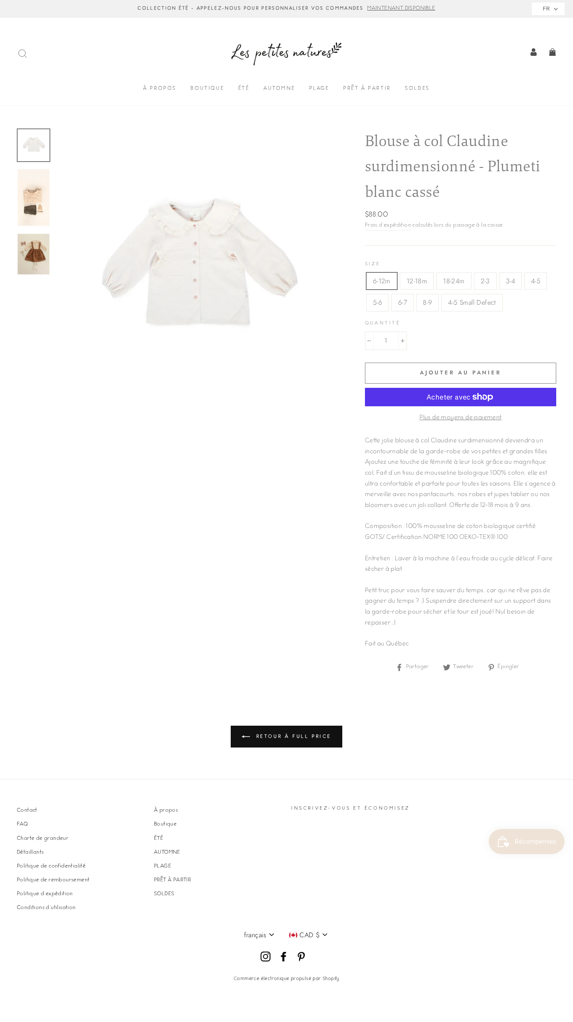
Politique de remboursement (53, 880)
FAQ (22, 824)
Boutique (207, 88)
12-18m (416, 281)
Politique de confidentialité (51, 866)
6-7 (402, 302)
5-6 (377, 302)
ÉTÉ (244, 88)
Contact (27, 810)
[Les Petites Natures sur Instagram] (265, 956)
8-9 (427, 302)
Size (372, 264)
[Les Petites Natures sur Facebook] (284, 956)
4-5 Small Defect (472, 302)
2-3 (485, 281)
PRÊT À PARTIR (367, 88)
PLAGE (319, 88)
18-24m (453, 281)
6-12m (382, 281)
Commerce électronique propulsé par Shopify (286, 979)
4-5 (535, 281)
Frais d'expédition (388, 225)
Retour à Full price (292, 736)
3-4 (510, 281)
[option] (286, 8)
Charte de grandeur (42, 838)
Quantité (383, 323)
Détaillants (30, 852)
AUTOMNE (279, 88)
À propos (160, 88)
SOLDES (417, 88)
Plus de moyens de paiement (460, 418)
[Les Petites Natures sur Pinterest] (301, 956)
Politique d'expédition (45, 894)
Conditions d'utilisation (46, 907)
